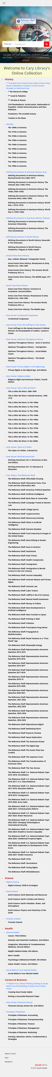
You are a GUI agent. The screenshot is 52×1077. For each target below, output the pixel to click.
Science (9, 878)
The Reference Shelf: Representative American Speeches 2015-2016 (28, 657)
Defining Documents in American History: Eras (26, 172)
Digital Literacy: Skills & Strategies (23, 885)
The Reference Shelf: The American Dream (26, 741)
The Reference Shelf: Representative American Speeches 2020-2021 (28, 691)
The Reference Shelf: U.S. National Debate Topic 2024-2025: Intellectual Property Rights (28, 837)
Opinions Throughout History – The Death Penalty (26, 359)
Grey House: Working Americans (20, 456)
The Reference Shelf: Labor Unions (23, 590)
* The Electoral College (18, 91)
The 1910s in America (17, 132)
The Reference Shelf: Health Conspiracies (25, 560)
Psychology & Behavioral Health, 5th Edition (27, 960)
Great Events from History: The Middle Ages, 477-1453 (29, 278)
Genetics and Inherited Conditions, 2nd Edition (28, 940)
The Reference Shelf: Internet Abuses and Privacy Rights (29, 580)
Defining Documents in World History (22, 237)
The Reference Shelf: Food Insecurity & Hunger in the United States (29, 534)
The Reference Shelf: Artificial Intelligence (26, 494)
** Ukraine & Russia (16, 100)
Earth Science (12, 891)
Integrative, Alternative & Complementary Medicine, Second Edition (26, 945)
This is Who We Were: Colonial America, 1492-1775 (28, 396)
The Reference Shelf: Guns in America (24, 547)
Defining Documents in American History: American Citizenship (26, 222)
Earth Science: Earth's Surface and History (26, 899)
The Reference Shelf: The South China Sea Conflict (26, 751)
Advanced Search (42, 49)
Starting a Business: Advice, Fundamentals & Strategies (27, 1037)
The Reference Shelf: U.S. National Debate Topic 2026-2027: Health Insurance (28, 853)
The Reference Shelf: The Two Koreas (24, 768)
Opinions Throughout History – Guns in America (29, 342)
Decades (9, 124)
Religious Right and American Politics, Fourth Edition (27, 380)
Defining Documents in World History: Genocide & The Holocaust (29, 241)
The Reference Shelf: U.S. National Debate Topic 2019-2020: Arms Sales (28, 800)
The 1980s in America (17, 161)
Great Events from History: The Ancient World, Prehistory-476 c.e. (28, 271)
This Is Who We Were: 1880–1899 (22, 391)
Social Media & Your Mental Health (21, 970)
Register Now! (20, 57)
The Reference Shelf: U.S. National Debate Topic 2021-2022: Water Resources (28, 814)
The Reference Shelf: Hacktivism (22, 551)
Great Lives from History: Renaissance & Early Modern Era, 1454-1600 (28, 296)
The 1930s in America (17, 140)
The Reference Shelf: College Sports (23, 509)
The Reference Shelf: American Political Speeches (29, 490)
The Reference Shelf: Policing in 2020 (24, 619)
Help (6, 1058)
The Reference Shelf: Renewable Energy (25, 645)
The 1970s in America (17, 157)
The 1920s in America (17, 136)
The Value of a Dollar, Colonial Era (22, 450)
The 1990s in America (17, 166)
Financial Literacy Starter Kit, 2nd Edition (26, 1006)
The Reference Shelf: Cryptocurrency (24, 514)
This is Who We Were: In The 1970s (23, 428)
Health (9, 928)
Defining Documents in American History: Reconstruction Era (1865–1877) (26, 176)
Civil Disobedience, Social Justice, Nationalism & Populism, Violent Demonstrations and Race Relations (29, 107)
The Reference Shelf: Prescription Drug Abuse (27, 627)
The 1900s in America (17, 127)
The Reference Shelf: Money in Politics (24, 603)
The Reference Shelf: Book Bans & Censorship (27, 498)
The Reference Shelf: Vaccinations (22, 863)
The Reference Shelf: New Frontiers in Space (27, 614)
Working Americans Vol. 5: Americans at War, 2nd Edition (28, 461)
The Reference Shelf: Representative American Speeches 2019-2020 (28, 684)
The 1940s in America (17, 144)
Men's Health (14, 955)
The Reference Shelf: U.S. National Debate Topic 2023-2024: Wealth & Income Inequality (28, 830)
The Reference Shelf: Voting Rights (23, 867)
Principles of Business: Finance (21, 1024)
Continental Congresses (18, 319)
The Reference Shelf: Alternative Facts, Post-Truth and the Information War (27, 484)
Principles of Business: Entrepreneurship (25, 1019)
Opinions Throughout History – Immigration (27, 347)
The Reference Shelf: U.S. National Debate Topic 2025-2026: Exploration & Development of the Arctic (28, 845)
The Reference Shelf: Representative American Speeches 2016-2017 (28, 664)
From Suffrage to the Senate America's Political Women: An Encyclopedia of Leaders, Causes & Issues (28, 330)
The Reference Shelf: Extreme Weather (24, 529)
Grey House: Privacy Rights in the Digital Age (25, 366)
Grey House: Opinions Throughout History (24, 339)
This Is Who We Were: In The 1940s (23, 415)
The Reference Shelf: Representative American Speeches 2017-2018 (28, 671)
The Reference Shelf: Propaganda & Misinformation (23, 633)
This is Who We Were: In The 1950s (23, 419)
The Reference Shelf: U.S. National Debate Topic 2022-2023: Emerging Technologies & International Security (28, 822)
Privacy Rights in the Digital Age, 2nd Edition (27, 370)
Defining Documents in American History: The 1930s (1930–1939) (28, 190)
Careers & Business (16, 979)
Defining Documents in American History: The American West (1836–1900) (28, 197)
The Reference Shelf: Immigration (22, 564)
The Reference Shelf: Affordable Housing (25, 478)
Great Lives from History (17, 285)
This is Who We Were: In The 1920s (23, 411)
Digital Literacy (12, 882)
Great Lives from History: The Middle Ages (26, 309)
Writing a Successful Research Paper (23, 996)
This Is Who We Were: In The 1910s (23, 407)
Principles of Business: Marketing (22, 1032)
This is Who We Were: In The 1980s (23, 432)
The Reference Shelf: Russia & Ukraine (24, 733)
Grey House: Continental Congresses (22, 315)
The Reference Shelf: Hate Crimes (22, 555)
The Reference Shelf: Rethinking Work (24, 728)
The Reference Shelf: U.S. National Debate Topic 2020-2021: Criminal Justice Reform (28, 807)
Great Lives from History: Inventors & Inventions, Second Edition (24, 290)
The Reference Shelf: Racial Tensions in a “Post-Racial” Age (28, 639)
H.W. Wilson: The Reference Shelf (20, 475)
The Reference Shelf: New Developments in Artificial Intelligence (26, 609)
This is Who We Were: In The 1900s (23, 402)
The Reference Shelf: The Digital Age (23, 746)
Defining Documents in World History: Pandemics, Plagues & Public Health (24, 248)
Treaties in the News (17, 118)
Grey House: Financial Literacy (19, 1002)
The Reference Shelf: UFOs (19, 859)
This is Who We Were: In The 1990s (23, 437)
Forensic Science (13, 919)
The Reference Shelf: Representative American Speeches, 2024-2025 (28, 718)
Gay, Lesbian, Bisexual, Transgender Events (26, 259)
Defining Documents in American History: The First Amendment (28, 229)
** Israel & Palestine (17, 96)
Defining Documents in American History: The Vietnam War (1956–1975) (28, 183)
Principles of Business (15, 1012)
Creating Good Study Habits (20, 992)
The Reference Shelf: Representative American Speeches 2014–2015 (28, 650)
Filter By (7, 44)
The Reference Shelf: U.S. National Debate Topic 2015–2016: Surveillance (28, 773)
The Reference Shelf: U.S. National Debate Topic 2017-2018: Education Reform (28, 787)
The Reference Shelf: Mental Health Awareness (28, 599)
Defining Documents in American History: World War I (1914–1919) (29, 203)
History (9, 79)
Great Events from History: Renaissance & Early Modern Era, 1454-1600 (28, 264)
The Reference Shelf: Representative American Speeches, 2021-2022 (28, 698)
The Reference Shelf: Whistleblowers (24, 872)
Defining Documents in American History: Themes (28, 218)
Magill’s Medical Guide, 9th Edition (23, 951)
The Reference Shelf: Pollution (21, 623)
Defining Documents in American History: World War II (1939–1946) (29, 210)
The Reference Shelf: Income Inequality (25, 575)
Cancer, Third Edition (17, 936)
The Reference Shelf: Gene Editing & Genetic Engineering (27, 541)
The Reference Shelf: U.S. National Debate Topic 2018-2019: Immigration (28, 793)
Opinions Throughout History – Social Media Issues (27, 352)
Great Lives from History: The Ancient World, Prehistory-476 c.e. (27, 303)
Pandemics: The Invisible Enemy (22, 114)
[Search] (46, 44)
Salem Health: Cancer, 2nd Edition (23, 964)
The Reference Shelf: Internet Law (22, 586)
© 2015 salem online (39, 1068)
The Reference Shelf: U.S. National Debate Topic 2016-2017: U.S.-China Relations (28, 780)
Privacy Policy (10, 1054)
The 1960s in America (17, 153)
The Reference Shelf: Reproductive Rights (26, 724)
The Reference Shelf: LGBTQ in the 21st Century (28, 595)
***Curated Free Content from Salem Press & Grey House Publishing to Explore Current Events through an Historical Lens (28, 85)
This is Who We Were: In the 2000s (23, 441)
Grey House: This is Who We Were (21, 388)
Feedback (8, 1062)
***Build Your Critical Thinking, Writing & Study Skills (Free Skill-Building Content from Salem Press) (27, 986)
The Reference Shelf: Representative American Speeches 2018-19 (28, 678)
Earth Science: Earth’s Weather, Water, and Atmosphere (26, 904)
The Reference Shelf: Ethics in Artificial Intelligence (24, 523)
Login (33, 57)
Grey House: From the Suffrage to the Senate (25, 325)
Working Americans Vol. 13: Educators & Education (25, 468)
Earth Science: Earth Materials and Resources (27, 895)
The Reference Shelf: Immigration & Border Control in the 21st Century (26, 569)
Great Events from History (17, 255)
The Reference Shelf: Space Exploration (25, 737)
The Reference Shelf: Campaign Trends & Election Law (29, 503)
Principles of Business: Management (23, 1028)
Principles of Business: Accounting (23, 1015)
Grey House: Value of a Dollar (19, 447)
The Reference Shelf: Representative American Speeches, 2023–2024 (28, 712)
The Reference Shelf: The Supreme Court (25, 757)
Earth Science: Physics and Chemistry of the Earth (27, 911)
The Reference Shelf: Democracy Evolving (26, 518)
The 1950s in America (17, 149)
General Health (12, 932)
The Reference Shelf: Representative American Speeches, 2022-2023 (28, 705)
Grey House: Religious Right (18, 376)
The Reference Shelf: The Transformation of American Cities (27, 762)
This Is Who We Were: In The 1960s (23, 424)
